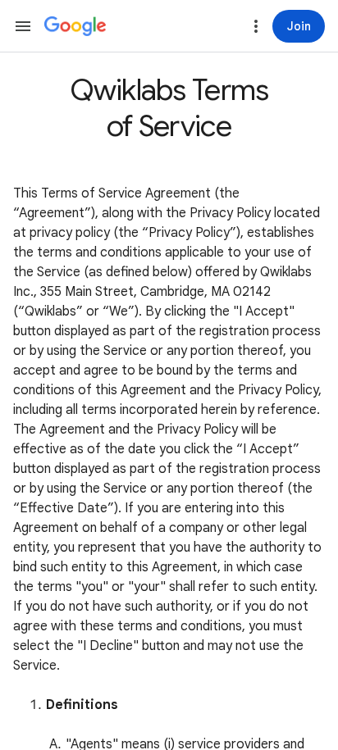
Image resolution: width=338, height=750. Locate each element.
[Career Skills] (75, 26)
